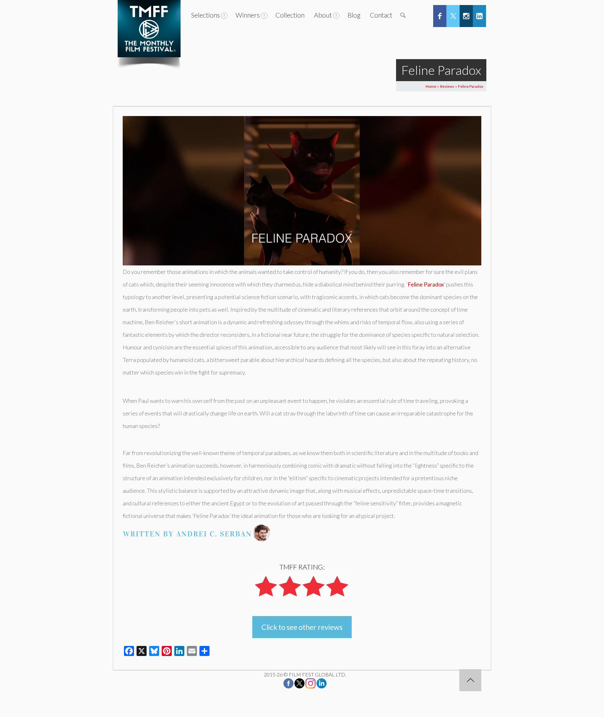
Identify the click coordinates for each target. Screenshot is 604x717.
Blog (354, 15)
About (323, 15)
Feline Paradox (426, 284)
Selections (205, 15)
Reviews (447, 86)
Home (431, 86)
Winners (248, 15)
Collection (290, 15)
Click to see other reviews (302, 627)
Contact (381, 15)
